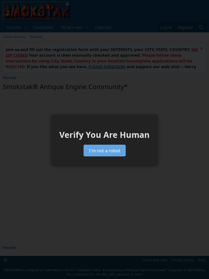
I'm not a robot (104, 150)
